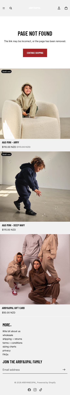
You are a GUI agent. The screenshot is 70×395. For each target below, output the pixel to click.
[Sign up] (64, 369)
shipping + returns (12, 339)
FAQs (5, 354)
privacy (7, 350)
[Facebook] (29, 390)
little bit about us (11, 331)
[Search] (10, 8)
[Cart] (66, 8)
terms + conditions (12, 342)
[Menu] (3, 8)
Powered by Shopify (46, 382)
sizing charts (9, 346)
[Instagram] (35, 390)
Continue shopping (35, 53)
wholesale (8, 335)
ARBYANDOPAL (29, 382)
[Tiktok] (41, 390)
